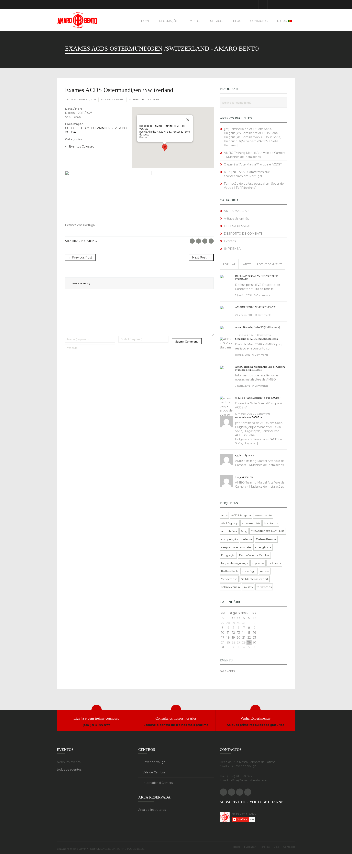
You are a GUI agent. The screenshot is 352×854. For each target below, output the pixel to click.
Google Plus (272, 4)
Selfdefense (229, 579)
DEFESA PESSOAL (237, 226)
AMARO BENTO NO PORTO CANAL (256, 307)
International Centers (158, 783)
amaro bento (263, 515)
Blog (237, 20)
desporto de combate (236, 547)
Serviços (217, 20)
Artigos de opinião (237, 218)
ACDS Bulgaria (241, 515)
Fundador (250, 846)
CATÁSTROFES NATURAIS (268, 531)
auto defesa (229, 531)
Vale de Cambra (154, 772)
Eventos (194, 20)
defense (246, 539)
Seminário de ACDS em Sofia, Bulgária (256, 338)
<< (223, 613)
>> (254, 613)
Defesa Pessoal (266, 539)
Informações (169, 20)
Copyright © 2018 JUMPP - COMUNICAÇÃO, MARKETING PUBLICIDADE (101, 848)
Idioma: (282, 20)
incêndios (274, 563)
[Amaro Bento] (77, 20)
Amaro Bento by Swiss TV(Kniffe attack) (257, 327)
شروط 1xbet (242, 476)
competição (229, 539)
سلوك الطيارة (243, 455)
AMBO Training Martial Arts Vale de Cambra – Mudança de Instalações (261, 368)
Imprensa (258, 563)
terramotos (264, 587)
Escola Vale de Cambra (254, 555)
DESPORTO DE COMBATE (243, 233)
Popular (229, 264)
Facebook (262, 4)
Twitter (198, 241)
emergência (263, 547)
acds (224, 515)
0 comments (262, 295)
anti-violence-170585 (247, 417)
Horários (265, 846)
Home (145, 20)
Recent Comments (269, 264)
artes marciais (251, 523)
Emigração (228, 555)
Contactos (259, 20)
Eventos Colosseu (145, 99)
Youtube (281, 4)
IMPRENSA (232, 249)
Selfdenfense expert (254, 579)
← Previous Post (80, 257)
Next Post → (201, 257)
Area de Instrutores (152, 810)
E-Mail (211, 241)
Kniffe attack (229, 571)
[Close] (188, 120)
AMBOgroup (229, 523)
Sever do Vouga (154, 762)
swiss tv (248, 587)
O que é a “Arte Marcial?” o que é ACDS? (253, 164)
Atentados (271, 523)
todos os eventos (69, 769)
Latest (246, 264)
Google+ (204, 241)
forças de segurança (234, 563)
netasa (264, 571)
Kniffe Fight (249, 571)
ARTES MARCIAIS (237, 211)
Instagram (290, 4)
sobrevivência (230, 587)
